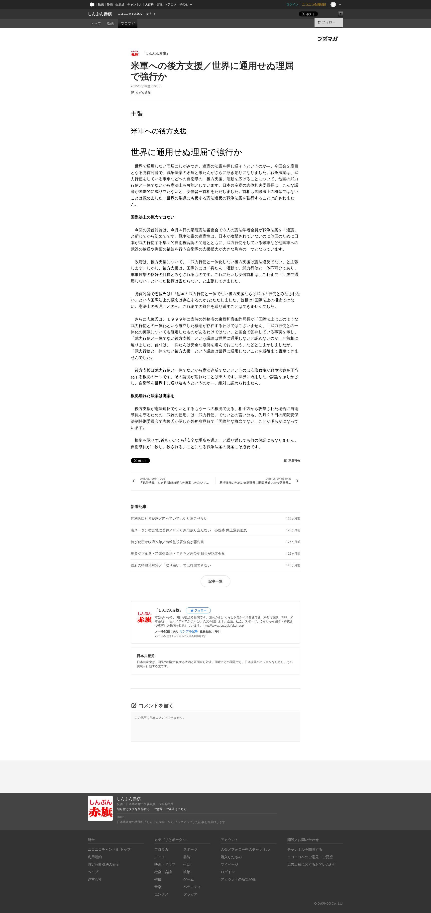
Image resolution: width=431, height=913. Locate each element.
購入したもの (231, 857)
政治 (148, 14)
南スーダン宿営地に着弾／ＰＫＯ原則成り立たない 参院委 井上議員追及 (189, 530)
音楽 (157, 887)
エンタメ (161, 894)
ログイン (292, 4)
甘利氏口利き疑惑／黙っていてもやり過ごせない (169, 518)
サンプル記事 (189, 631)
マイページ (229, 864)
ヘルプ (93, 872)
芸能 (186, 857)
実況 (160, 4)
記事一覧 (215, 581)
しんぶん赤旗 (100, 14)
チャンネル (134, 4)
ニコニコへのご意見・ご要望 (310, 857)
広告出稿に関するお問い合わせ (311, 864)
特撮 (157, 879)
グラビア (190, 894)
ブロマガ (128, 23)
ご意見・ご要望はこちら (170, 809)
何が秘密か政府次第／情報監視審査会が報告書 (167, 542)
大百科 (149, 4)
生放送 (119, 4)
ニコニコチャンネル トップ (109, 849)
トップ (96, 23)
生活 (186, 864)
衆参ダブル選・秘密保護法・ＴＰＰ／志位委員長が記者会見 (178, 553)
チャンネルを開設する (304, 849)
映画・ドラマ (164, 864)
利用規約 (95, 857)
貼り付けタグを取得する (133, 809)
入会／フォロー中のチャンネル (245, 849)
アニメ (159, 857)
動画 (101, 4)
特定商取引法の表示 (103, 864)
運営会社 (95, 879)
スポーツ (190, 849)
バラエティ (192, 887)
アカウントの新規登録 (238, 879)
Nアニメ (171, 4)
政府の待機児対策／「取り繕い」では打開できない (171, 565)
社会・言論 (163, 872)
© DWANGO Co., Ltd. (328, 903)
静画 (110, 4)
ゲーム (188, 879)
